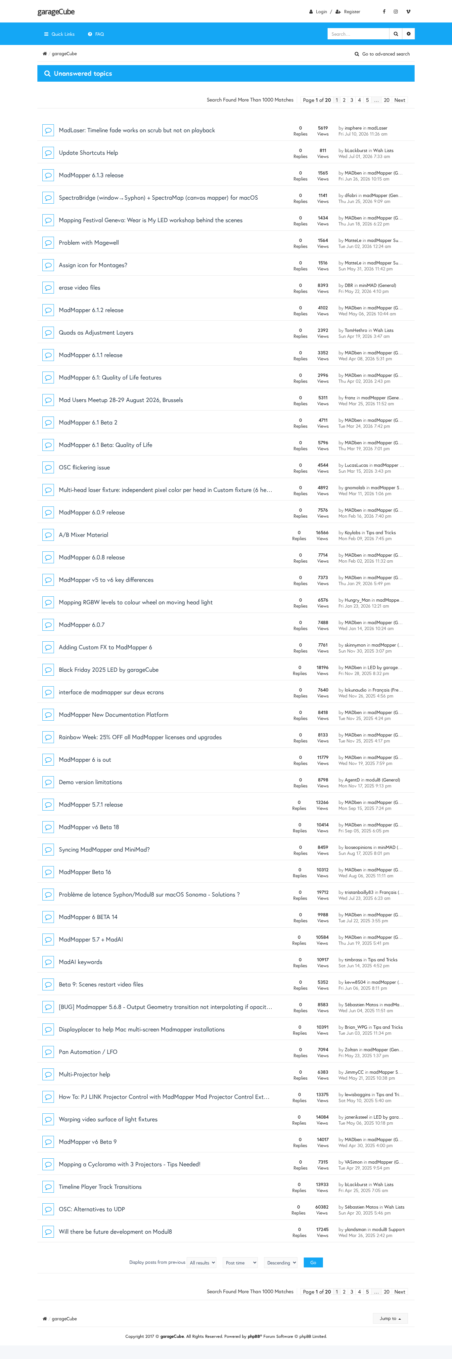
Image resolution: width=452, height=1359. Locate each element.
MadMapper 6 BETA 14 (88, 917)
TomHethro (356, 330)
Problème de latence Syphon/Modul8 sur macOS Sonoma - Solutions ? (149, 894)
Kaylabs (352, 532)
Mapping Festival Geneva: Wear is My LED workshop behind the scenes (151, 220)
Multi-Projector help (84, 1074)
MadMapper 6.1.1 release (90, 355)
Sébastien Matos (361, 1004)
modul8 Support (388, 1229)
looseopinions (358, 847)
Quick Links (63, 34)
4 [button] (359, 100)
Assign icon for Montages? (93, 265)
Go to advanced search (386, 54)
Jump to (389, 1318)
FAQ (99, 34)
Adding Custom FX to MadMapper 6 (105, 647)
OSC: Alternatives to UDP (92, 1209)
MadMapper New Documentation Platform (113, 714)
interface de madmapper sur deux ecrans (111, 692)
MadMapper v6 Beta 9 (88, 1141)
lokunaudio (356, 690)
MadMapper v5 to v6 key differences (106, 579)
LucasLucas (356, 465)
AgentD (352, 780)
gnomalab (355, 487)
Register (352, 11)
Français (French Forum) (404, 892)
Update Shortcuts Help (88, 152)
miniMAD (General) (377, 285)
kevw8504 (355, 982)
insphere (353, 128)
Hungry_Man (357, 600)
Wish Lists (383, 150)
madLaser (377, 128)
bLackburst (356, 150)
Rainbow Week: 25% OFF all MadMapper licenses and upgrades (140, 737)
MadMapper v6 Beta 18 (89, 827)
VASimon (353, 1162)
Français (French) (390, 690)
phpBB (254, 1336)
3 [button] (351, 100)
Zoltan (351, 1049)
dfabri (351, 195)
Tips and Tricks (381, 532)
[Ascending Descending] (280, 1262)
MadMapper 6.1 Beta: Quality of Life (105, 445)
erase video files (79, 287)
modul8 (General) (383, 780)
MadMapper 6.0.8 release (92, 557)
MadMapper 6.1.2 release (91, 310)
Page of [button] (317, 100)
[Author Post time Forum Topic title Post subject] (240, 1262)
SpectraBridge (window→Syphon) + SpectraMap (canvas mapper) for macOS (158, 197)
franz (350, 397)
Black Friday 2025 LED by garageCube (108, 669)
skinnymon (355, 645)
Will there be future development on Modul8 (115, 1231)
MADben (353, 173)
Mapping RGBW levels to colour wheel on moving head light (136, 602)
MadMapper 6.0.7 (82, 624)
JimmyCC (354, 1072)
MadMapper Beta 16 (85, 872)
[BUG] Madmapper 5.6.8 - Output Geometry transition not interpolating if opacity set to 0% (177, 1007)
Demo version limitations (90, 782)
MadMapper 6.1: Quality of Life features (110, 377)
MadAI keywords (80, 962)
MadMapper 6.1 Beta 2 (88, 422)
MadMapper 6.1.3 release (91, 175)
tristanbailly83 (359, 892)
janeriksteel (356, 1117)
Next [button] (399, 100)
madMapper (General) (390, 173)
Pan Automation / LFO (88, 1052)
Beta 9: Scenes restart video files (101, 984)
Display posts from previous (158, 1262)
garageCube (55, 11)
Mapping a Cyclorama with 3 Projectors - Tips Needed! (130, 1164)
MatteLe (353, 240)
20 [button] (386, 100)
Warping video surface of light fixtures (108, 1119)
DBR (349, 285)
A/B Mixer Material (83, 535)
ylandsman (355, 1229)
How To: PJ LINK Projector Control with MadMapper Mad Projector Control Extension (169, 1096)
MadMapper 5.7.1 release (91, 804)
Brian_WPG (356, 1027)
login (321, 11)
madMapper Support (388, 240)
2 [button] (344, 100)
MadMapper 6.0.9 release (92, 512)
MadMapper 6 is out (85, 759)
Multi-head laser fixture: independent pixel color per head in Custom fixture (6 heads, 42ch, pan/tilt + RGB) (196, 490)
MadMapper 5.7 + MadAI (91, 939)
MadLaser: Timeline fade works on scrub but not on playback (137, 130)
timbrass (353, 959)
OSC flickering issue (84, 467)
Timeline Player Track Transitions (100, 1186)
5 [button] (367, 100)
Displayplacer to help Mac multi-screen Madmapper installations (142, 1029)
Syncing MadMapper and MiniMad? (104, 849)
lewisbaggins (357, 1094)
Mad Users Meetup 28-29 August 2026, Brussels (121, 400)
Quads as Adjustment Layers (96, 332)
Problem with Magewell (89, 242)
